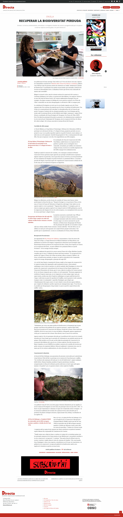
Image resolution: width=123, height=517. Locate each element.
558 (62, 449)
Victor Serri (81, 78)
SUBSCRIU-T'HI (106, 7)
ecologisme (58, 452)
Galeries (112, 10)
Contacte (101, 1)
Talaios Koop (112, 515)
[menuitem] (5, 10)
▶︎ (106, 71)
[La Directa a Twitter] (114, 1)
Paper (117, 10)
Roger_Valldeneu (22, 83)
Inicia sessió (107, 1)
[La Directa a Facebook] (111, 1)
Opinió (107, 10)
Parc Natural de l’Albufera (52, 238)
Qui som (46, 498)
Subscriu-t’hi (47, 501)
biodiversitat (42, 452)
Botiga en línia (78, 1)
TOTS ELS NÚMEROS (96, 49)
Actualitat (85, 10)
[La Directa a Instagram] (119, 1)
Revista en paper (48, 505)
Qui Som (71, 1)
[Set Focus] (101, 8)
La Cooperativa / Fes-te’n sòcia (51, 500)
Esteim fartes (96, 75)
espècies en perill (66, 452)
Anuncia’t (94, 1)
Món (24, 10)
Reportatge (90, 10)
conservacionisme (50, 452)
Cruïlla (50, 16)
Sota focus (79, 10)
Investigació (96, 10)
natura (76, 452)
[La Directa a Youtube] (117, 1)
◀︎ (86, 71)
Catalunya (5, 10)
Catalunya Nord (19, 10)
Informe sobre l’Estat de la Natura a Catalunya (64, 83)
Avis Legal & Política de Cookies (51, 508)
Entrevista (102, 10)
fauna (72, 452)
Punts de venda (86, 1)
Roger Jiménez (22, 81)
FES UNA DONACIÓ (115, 7)
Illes (14, 10)
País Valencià (10, 10)
